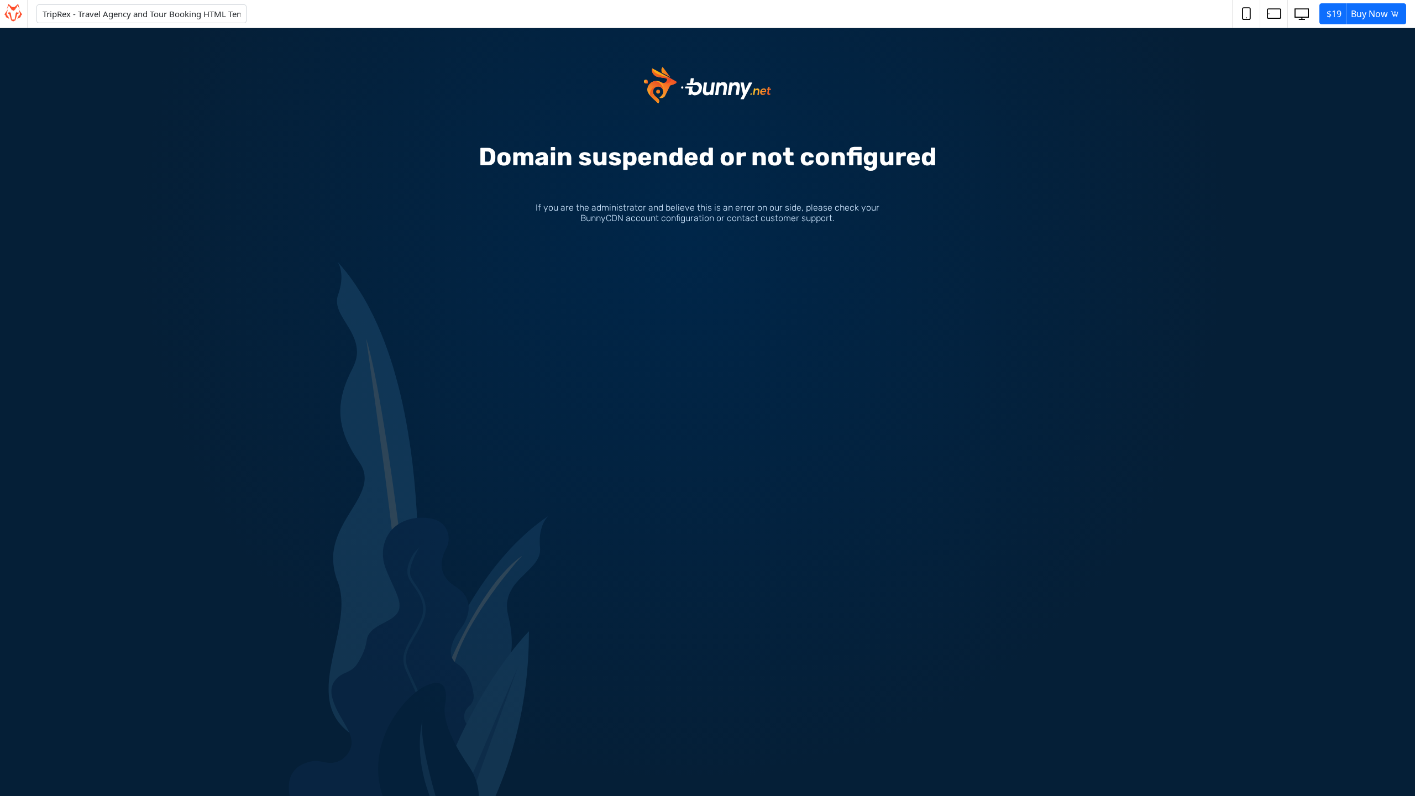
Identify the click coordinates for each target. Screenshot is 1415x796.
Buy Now (1358, 14)
